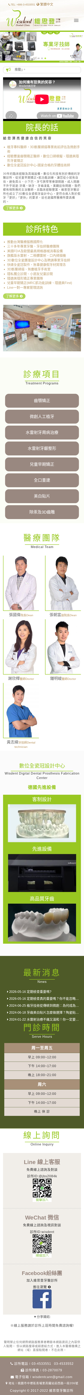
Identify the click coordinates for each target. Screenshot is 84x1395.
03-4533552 (64, 1363)
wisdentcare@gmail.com (52, 1377)
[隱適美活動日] (42, 47)
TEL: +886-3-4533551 (22, 4)
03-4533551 (41, 1363)
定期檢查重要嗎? (29, 991)
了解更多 (13, 208)
